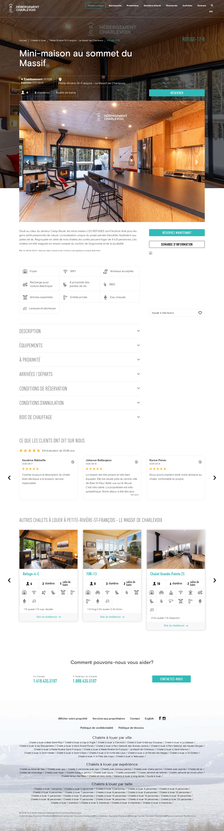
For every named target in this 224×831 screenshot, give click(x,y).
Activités (187, 6)
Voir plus (135, 495)
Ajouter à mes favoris (163, 313)
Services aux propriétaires (109, 719)
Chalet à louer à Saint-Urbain (72, 753)
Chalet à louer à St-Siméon (184, 753)
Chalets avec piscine (175, 769)
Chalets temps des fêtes (73, 776)
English (149, 719)
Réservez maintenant (176, 233)
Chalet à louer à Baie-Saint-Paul (45, 743)
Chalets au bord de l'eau (32, 769)
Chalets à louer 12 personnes (78, 796)
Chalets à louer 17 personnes (78, 800)
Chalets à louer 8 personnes (110, 793)
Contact (201, 6)
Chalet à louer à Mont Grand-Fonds (75, 746)
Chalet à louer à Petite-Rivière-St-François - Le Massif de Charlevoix (119, 750)
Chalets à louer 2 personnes (78, 789)
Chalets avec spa (56, 769)
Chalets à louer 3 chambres (126, 803)
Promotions (133, 6)
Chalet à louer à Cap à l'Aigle (80, 743)
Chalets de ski (195, 769)
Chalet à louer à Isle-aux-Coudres (144, 743)
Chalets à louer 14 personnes (143, 796)
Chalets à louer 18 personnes (111, 800)
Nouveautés (115, 6)
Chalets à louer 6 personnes (47, 793)
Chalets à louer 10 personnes (174, 793)
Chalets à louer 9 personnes (142, 793)
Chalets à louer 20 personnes (176, 800)
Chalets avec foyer (54, 773)
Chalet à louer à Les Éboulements (37, 746)
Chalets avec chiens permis (148, 769)
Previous (27, 162)
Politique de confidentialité (96, 728)
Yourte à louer (154, 776)
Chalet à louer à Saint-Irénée (39, 753)
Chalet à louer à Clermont (111, 743)
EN (211, 12)
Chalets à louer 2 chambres (94, 803)
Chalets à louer (96, 6)
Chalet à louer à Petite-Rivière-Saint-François (57, 750)
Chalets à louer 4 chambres (157, 803)
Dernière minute (152, 6)
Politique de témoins (131, 728)
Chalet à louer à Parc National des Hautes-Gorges (177, 746)
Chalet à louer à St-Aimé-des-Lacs (107, 753)
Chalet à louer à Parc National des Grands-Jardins (122, 746)
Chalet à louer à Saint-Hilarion (172, 750)
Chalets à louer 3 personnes (110, 789)
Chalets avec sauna (103, 773)
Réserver (177, 93)
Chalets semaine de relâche (152, 773)
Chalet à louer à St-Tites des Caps (96, 757)
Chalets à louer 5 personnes (173, 789)
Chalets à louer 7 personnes (79, 793)
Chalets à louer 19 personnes (143, 800)
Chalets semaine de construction (186, 773)
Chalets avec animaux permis (116, 769)
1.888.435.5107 (85, 681)
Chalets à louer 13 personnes (111, 796)
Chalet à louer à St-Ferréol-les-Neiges (147, 753)
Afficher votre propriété (72, 719)
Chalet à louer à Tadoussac (130, 757)
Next (196, 162)
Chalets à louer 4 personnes (142, 789)
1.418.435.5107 (45, 681)
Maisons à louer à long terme (129, 776)
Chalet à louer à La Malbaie (179, 743)
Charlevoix (171, 6)
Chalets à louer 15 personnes (176, 796)
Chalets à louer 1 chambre (64, 803)
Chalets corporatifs (126, 773)
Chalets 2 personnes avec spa (83, 769)
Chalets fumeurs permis (78, 773)
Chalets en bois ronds (100, 776)
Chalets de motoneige (30, 773)
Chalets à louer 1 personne (48, 789)
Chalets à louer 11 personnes (46, 796)
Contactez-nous (171, 679)
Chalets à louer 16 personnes (46, 800)
